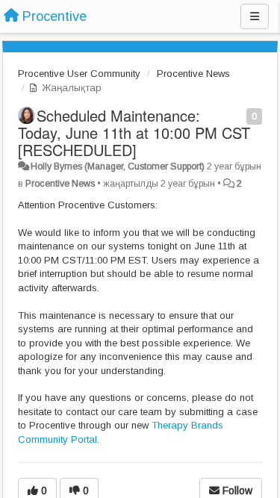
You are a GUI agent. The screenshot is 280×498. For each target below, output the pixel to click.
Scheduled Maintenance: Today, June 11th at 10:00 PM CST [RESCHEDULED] (134, 133)
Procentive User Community (79, 73)
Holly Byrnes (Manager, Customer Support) (118, 166)
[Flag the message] (238, 115)
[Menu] (254, 16)
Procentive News (193, 73)
